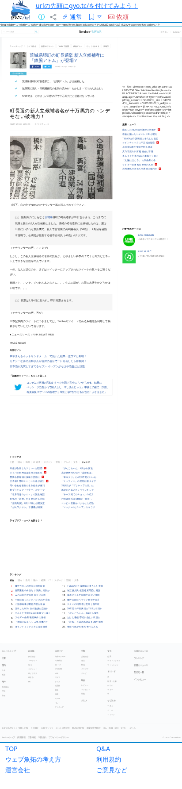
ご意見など (111, 770)
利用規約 (108, 759)
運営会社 (17, 770)
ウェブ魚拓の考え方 (33, 759)
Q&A (103, 748)
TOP (11, 748)
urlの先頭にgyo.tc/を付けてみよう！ (87, 5)
